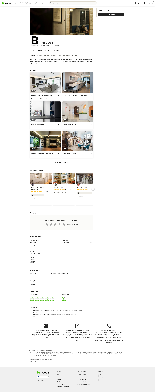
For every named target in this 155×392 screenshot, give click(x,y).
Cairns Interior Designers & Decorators (61, 352)
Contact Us (60, 382)
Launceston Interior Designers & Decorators (74, 353)
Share (48, 50)
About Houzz (60, 374)
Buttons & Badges (82, 374)
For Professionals (82, 379)
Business (46, 55)
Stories (36, 3)
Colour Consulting (33, 361)
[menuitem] (15, 3)
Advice (43, 3)
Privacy (63, 384)
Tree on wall (43, 310)
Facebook (102, 377)
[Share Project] (59, 95)
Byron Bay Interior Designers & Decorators (46, 355)
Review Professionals (83, 382)
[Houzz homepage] (6, 3)
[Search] (50, 3)
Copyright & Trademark (63, 386)
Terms (59, 384)
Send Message (111, 14)
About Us (32, 55)
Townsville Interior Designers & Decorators (40, 352)
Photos (15, 3)
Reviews (74, 55)
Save (57, 50)
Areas (59, 55)
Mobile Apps (81, 377)
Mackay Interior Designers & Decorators (96, 353)
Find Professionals (25, 3)
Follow (90, 242)
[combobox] (73, 3)
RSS (101, 379)
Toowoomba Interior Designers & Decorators (103, 352)
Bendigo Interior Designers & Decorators (52, 353)
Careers (59, 379)
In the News (60, 377)
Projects (39, 55)
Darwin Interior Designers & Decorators (82, 352)
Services (53, 55)
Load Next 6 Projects (61, 162)
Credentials (66, 55)
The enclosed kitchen (45, 314)
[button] (61, 298)
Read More (32, 63)
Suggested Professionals (84, 384)
